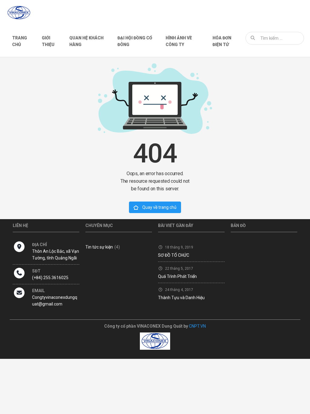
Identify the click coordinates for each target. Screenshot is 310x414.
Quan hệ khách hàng (86, 41)
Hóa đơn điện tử (222, 41)
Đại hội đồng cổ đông (134, 41)
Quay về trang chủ (158, 207)
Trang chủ (19, 41)
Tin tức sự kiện (102, 247)
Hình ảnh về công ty (179, 41)
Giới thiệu (48, 41)
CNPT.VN (197, 326)
